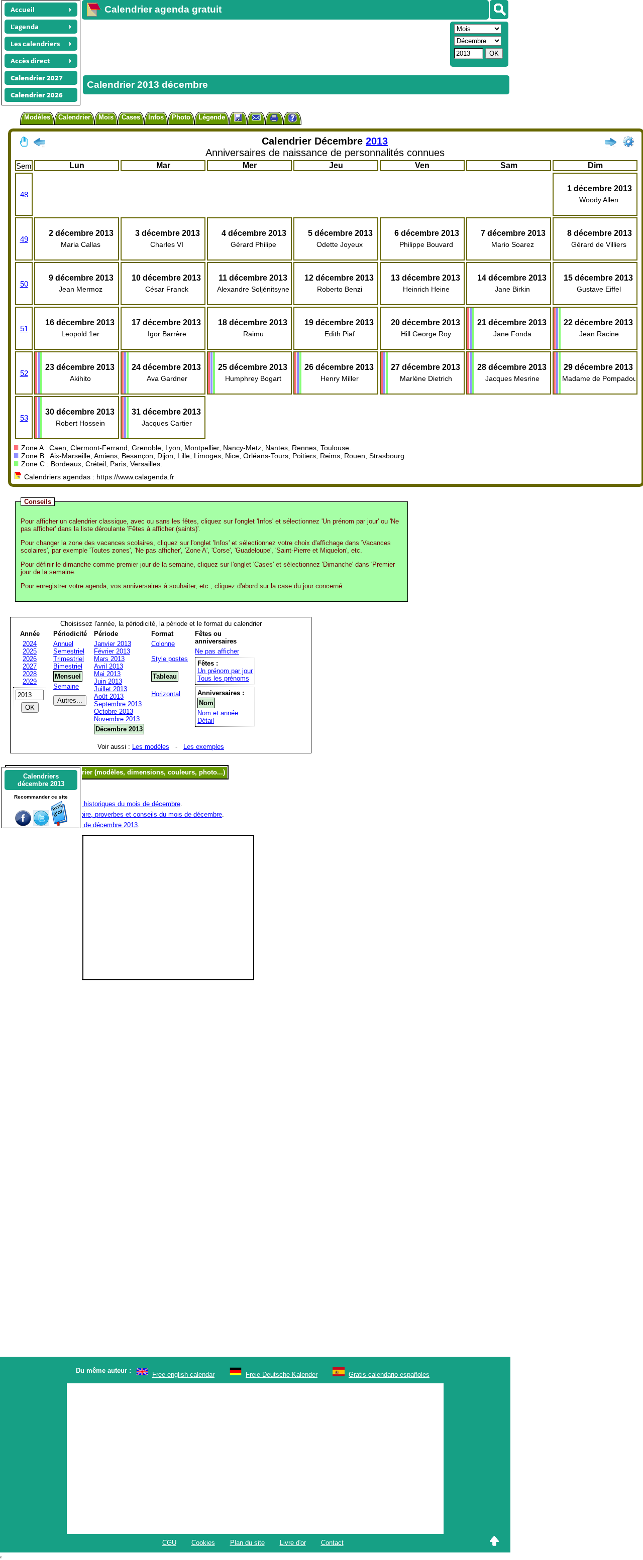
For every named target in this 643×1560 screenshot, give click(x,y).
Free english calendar (183, 1374)
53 (24, 418)
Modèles (37, 117)
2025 (30, 651)
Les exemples (203, 746)
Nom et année (217, 713)
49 (24, 239)
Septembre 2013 (118, 704)
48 (24, 194)
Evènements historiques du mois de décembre (112, 804)
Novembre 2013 (117, 719)
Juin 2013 (108, 681)
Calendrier (74, 117)
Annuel (63, 643)
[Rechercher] (499, 9)
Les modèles (150, 746)
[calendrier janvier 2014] (610, 144)
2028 (30, 674)
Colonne (163, 643)
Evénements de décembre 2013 (91, 825)
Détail (205, 720)
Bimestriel (67, 666)
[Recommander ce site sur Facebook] (23, 824)
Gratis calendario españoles (389, 1374)
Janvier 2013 (112, 643)
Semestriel (68, 651)
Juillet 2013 (110, 689)
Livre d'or (293, 1542)
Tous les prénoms (223, 678)
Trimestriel (68, 659)
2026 (30, 659)
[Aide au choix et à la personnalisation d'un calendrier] (292, 119)
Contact (332, 1542)
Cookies (203, 1542)
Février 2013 (112, 651)
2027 (30, 666)
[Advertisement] (265, 43)
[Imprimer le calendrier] (274, 119)
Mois (106, 117)
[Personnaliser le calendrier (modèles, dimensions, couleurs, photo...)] (628, 142)
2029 (30, 681)
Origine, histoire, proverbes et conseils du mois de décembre (133, 814)
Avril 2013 (108, 666)
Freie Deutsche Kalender (281, 1374)
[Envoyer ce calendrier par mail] (256, 117)
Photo (181, 117)
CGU (169, 1542)
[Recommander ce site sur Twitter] (41, 824)
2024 (30, 643)
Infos (156, 117)
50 (24, 284)
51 (24, 328)
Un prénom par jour (225, 671)
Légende (211, 117)
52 (24, 373)
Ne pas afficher (217, 651)
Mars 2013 (109, 659)
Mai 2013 (107, 674)
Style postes (169, 659)
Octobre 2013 (113, 711)
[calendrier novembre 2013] (39, 144)
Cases (131, 117)
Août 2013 (109, 696)
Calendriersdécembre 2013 (41, 780)
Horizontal (165, 694)
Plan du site (247, 1542)
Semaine (66, 686)
